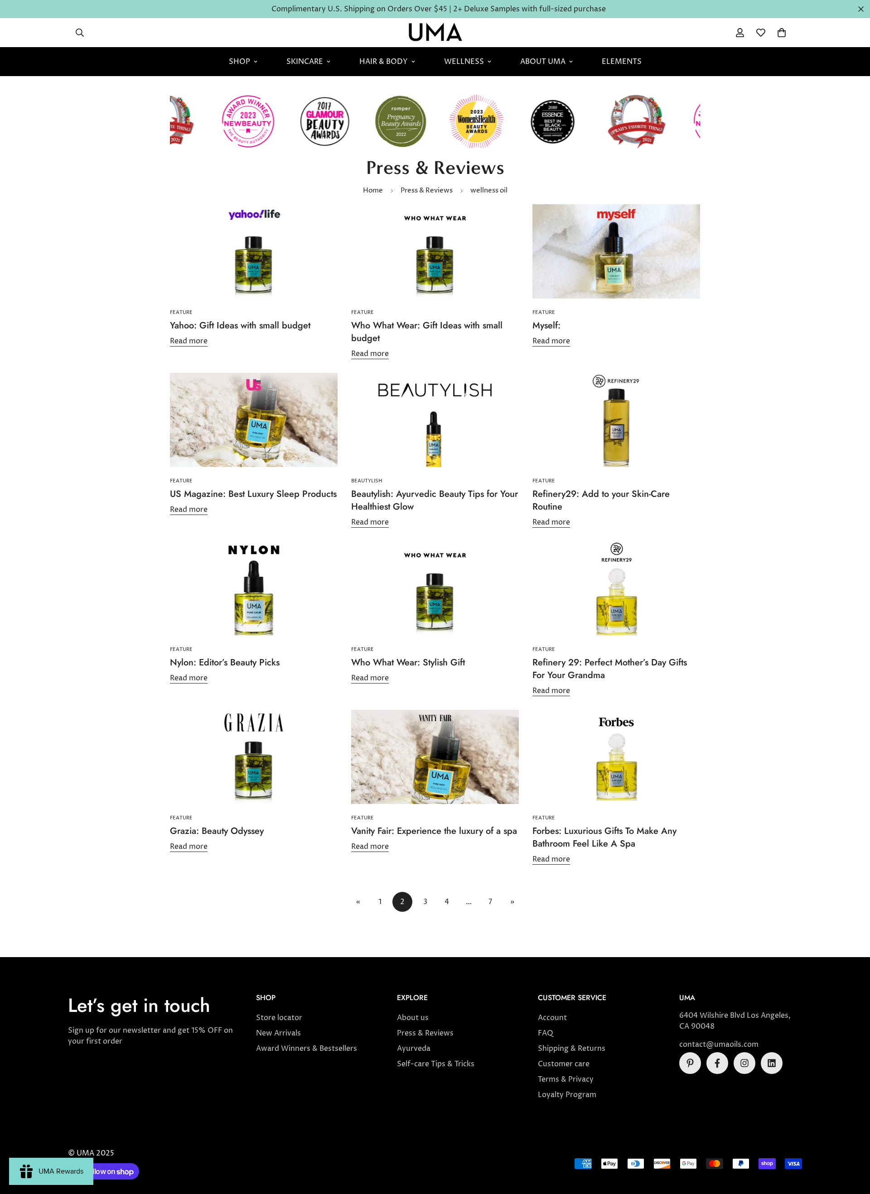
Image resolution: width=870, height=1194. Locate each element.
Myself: (546, 325)
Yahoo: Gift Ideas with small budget (240, 325)
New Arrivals (278, 1033)
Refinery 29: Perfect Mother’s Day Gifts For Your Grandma (609, 669)
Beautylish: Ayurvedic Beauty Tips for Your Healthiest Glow (434, 500)
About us (413, 1018)
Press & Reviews (427, 190)
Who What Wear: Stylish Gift (408, 662)
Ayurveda (413, 1049)
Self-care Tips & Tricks (435, 1064)
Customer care (564, 1064)
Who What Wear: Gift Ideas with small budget (427, 332)
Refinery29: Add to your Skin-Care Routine (601, 500)
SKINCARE (304, 62)
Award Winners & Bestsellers (306, 1049)
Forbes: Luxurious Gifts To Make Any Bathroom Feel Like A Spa (604, 837)
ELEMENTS (622, 62)
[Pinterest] (690, 1063)
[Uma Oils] (435, 32)
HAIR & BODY (383, 62)
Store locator (279, 1018)
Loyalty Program (567, 1095)
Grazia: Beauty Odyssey (217, 831)
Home (373, 190)
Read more (189, 341)
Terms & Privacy (566, 1079)
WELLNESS (464, 62)
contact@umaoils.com (719, 1045)
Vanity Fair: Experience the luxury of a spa (434, 831)
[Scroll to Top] (852, 1144)
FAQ (545, 1033)
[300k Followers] (717, 1063)
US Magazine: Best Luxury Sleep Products (253, 494)
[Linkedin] (772, 1063)
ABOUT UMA (543, 62)
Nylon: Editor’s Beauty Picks (225, 662)
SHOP (239, 62)
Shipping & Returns (571, 1049)
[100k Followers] (744, 1063)
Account (552, 1018)
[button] (781, 32)
